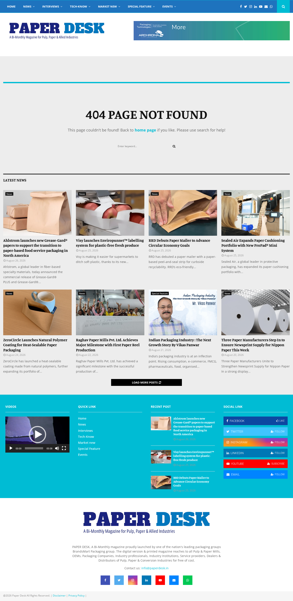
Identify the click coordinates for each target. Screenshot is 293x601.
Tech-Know (78, 6)
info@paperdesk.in (155, 568)
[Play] (11, 448)
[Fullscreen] (64, 448)
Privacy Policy (76, 595)
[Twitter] (246, 6)
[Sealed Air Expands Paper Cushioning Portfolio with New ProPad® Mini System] (255, 213)
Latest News (14, 180)
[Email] (267, 6)
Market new (107, 6)
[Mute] (57, 448)
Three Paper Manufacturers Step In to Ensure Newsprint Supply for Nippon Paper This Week (253, 344)
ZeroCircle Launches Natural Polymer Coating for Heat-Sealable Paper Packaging (35, 344)
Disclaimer (59, 595)
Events (167, 6)
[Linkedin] (256, 6)
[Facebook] (242, 6)
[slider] (34, 448)
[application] (37, 435)
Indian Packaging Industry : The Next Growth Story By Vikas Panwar (180, 342)
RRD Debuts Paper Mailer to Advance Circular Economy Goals (179, 243)
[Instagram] (251, 6)
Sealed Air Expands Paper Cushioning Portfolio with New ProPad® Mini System (253, 245)
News (27, 6)
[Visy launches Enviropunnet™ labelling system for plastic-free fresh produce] (110, 213)
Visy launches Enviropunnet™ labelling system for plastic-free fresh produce (110, 243)
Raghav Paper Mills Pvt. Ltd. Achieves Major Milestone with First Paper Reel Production (108, 344)
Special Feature (139, 6)
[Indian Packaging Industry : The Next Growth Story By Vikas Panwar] (183, 312)
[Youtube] (261, 6)
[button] (37, 434)
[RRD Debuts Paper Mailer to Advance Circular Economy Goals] (183, 213)
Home (11, 6)
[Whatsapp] (272, 6)
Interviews (50, 6)
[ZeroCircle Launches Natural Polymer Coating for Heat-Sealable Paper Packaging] (37, 312)
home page (145, 130)
